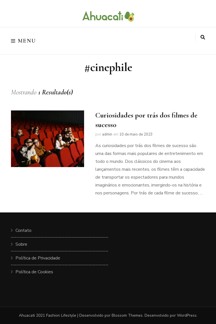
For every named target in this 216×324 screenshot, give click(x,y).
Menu (27, 40)
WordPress (187, 315)
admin (107, 134)
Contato (23, 230)
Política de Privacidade (37, 258)
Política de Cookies (34, 272)
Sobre (21, 244)
